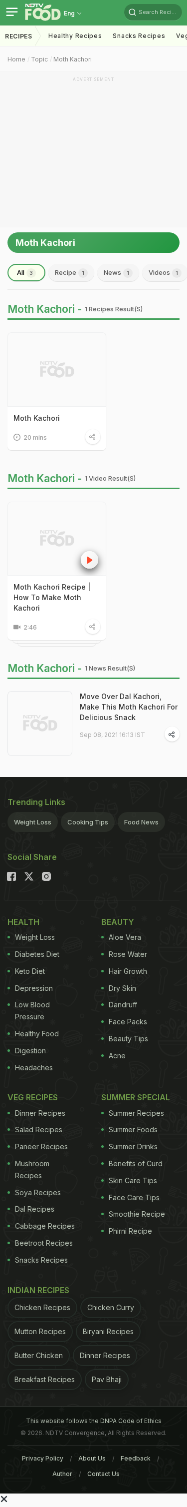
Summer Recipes (136, 1113)
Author (62, 1474)
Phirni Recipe (130, 1231)
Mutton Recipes (40, 1331)
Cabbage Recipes (45, 1226)
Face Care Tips (134, 1197)
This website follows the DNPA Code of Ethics (94, 1421)
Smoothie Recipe (137, 1214)
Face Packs (128, 1021)
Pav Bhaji (107, 1379)
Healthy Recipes (75, 35)
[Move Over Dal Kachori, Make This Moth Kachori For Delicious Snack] (39, 723)
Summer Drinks (133, 1146)
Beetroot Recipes (44, 1243)
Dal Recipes (34, 1209)
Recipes (18, 36)
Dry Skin (122, 988)
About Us (92, 1458)
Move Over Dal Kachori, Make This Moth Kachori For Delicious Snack (129, 707)
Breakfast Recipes (44, 1379)
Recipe (69, 272)
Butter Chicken (38, 1355)
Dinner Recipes (40, 1113)
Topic (39, 59)
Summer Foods (133, 1129)
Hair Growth (128, 971)
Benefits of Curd (136, 1163)
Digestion (30, 1050)
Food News (141, 822)
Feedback (136, 1458)
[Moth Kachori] (56, 369)
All (25, 272)
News (116, 272)
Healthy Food (37, 1033)
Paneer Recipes (41, 1146)
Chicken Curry (110, 1307)
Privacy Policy (42, 1458)
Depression (34, 988)
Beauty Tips (128, 1038)
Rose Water (128, 954)
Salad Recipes (38, 1129)
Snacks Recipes (139, 35)
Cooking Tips (87, 822)
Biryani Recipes (108, 1331)
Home (16, 59)
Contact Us (103, 1474)
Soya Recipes (38, 1192)
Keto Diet (30, 971)
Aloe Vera (125, 937)
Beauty (117, 922)
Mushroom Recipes (32, 1169)
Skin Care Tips (133, 1180)
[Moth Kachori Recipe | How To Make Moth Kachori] (56, 539)
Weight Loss (32, 822)
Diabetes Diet (37, 954)
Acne (117, 1055)
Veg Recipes (32, 1097)
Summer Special (135, 1097)
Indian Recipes (38, 1290)
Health (23, 922)
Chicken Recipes (42, 1307)
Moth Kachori (72, 59)
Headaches (34, 1067)
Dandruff (123, 1004)
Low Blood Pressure (32, 1010)
